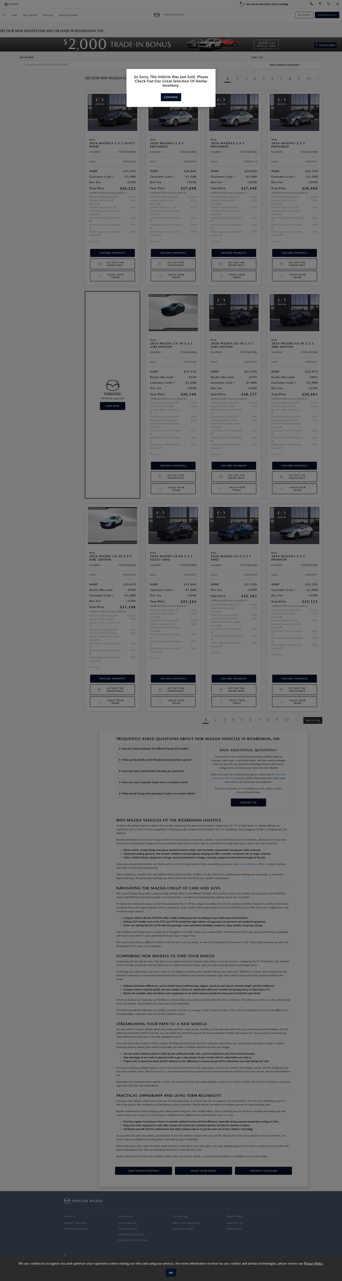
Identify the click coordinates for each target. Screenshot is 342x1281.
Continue (171, 97)
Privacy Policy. (313, 1263)
